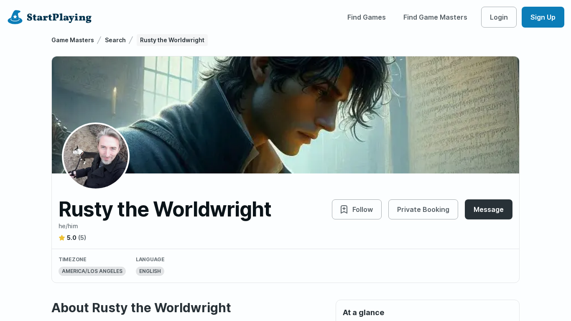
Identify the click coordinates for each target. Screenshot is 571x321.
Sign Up (543, 17)
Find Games (366, 17)
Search (115, 39)
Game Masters (72, 39)
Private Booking (423, 209)
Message (489, 209)
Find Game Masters (435, 17)
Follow (362, 209)
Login (499, 17)
